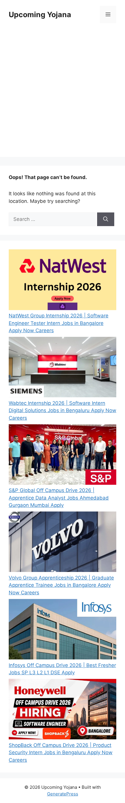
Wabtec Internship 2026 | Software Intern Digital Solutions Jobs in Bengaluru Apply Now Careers (62, 410)
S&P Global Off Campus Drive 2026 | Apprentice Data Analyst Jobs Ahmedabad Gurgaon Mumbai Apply (59, 497)
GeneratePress (62, 794)
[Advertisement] (62, 94)
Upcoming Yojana (40, 14)
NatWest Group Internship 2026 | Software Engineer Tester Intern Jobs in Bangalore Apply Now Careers (58, 323)
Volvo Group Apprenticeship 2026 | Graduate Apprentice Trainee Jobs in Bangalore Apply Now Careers (61, 585)
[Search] (105, 219)
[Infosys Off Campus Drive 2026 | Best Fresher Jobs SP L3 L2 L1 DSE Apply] (62, 630)
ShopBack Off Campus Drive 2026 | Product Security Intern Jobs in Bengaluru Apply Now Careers (60, 752)
